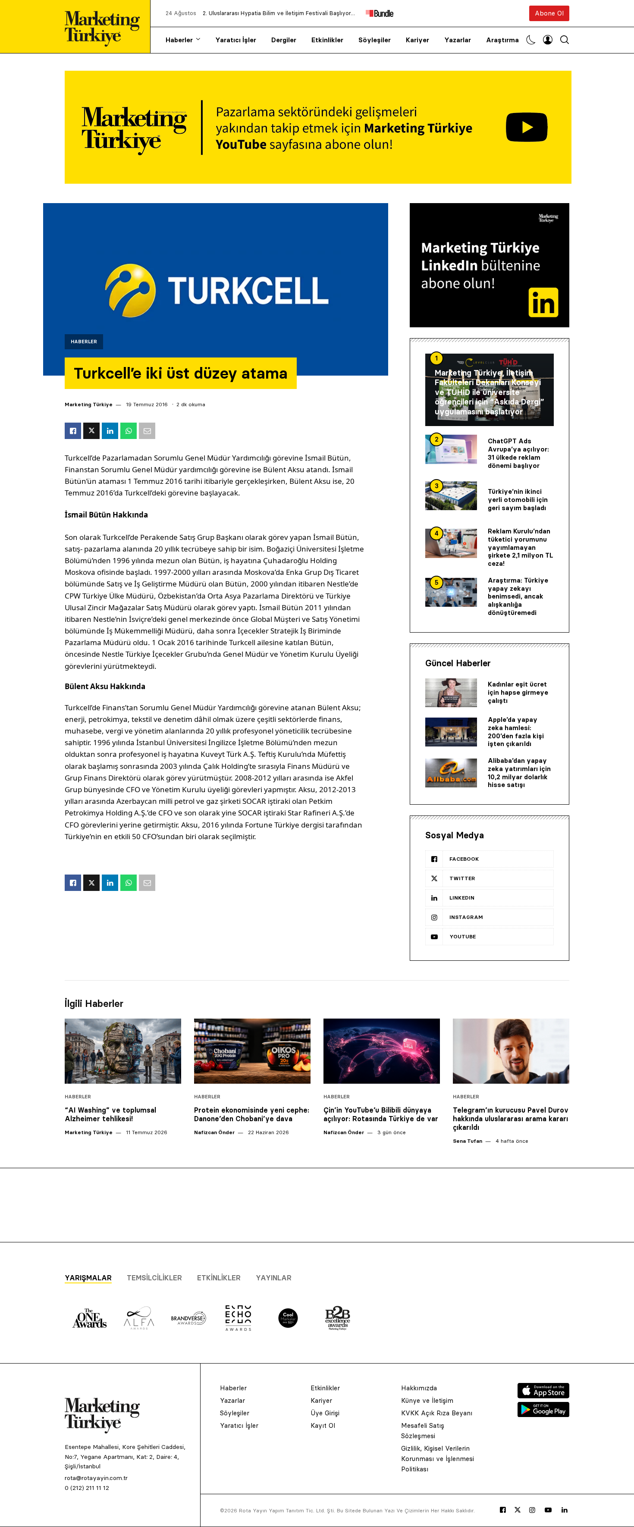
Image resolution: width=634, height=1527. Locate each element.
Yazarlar (457, 40)
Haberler (179, 40)
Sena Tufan (467, 1141)
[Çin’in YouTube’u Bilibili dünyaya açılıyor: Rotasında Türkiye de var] (381, 1051)
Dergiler (283, 40)
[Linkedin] (564, 1510)
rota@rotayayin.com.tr (96, 1478)
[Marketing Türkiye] (106, 26)
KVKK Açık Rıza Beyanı (436, 1413)
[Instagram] (532, 1510)
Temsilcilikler (154, 1277)
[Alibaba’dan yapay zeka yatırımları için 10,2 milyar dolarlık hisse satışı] (451, 773)
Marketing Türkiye (89, 404)
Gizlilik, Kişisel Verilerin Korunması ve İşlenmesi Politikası (437, 1458)
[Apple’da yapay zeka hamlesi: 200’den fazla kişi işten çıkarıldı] (451, 732)
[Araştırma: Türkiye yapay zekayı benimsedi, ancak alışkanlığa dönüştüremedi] (451, 592)
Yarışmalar (88, 1277)
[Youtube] (548, 1510)
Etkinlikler (327, 40)
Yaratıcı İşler (235, 40)
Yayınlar (274, 1277)
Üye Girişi (325, 1413)
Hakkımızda (419, 1388)
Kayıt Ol (323, 1425)
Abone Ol (549, 13)
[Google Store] (543, 1414)
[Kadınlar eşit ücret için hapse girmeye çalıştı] (451, 693)
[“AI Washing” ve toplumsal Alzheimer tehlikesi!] (123, 1051)
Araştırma (502, 40)
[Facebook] (503, 1510)
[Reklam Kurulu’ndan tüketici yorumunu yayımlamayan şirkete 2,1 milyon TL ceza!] (451, 543)
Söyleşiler (374, 40)
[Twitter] (517, 1509)
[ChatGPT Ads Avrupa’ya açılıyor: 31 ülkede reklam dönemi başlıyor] (451, 449)
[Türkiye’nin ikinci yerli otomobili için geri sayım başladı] (451, 496)
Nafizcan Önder (214, 1132)
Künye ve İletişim (427, 1400)
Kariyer (417, 40)
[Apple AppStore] (543, 1396)
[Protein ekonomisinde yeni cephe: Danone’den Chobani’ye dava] (252, 1051)
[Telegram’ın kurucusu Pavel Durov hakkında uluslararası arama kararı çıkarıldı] (511, 1051)
